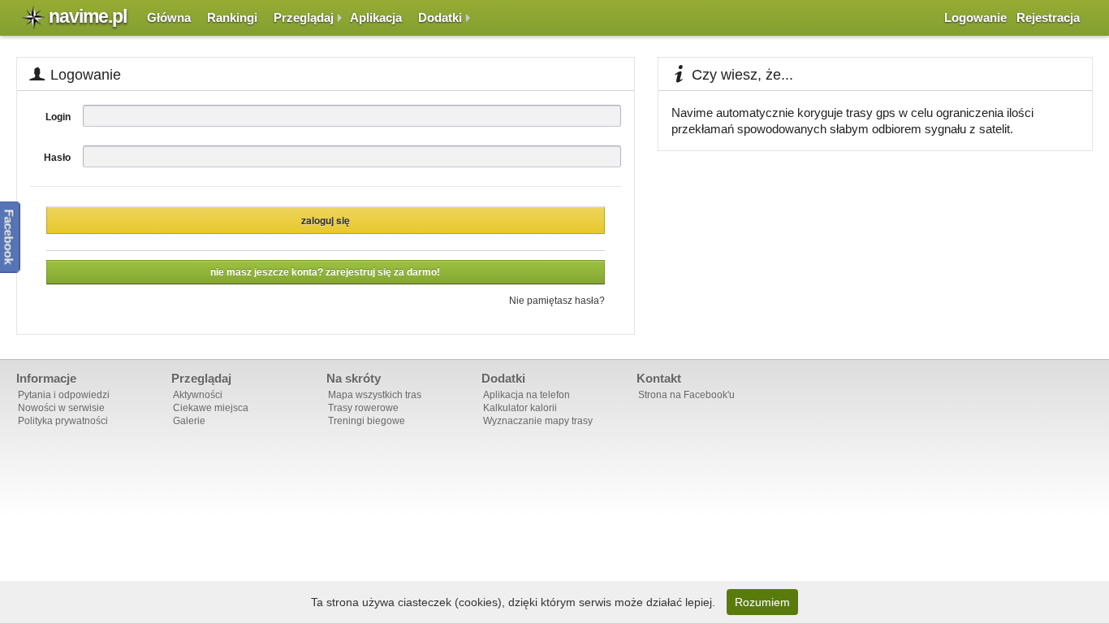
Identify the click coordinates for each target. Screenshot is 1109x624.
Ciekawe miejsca (210, 408)
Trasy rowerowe (363, 408)
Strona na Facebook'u (686, 395)
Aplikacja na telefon (526, 395)
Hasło (57, 157)
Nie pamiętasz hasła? (557, 300)
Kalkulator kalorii (520, 408)
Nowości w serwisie (61, 408)
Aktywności (197, 395)
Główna (169, 17)
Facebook (9, 237)
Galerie (189, 421)
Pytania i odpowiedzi (64, 395)
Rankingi (232, 17)
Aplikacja (376, 17)
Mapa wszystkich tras (374, 395)
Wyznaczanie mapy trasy (538, 421)
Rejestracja (1048, 17)
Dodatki (440, 17)
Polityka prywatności (63, 421)
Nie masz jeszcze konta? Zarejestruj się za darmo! (325, 272)
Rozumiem (762, 602)
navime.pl (88, 16)
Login (58, 117)
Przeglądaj (304, 17)
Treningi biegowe (366, 421)
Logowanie (975, 17)
